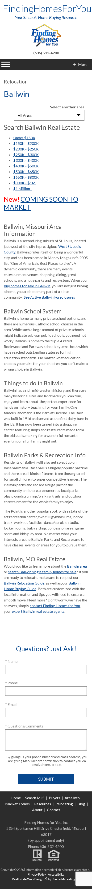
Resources (42, 804)
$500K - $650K (26, 171)
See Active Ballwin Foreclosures (49, 297)
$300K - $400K (26, 160)
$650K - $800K (26, 177)
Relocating (64, 804)
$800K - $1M (24, 183)
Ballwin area (77, 566)
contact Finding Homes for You (55, 605)
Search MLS (34, 797)
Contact (53, 809)
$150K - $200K (26, 143)
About (37, 809)
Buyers (54, 797)
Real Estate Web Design (28, 879)
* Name (11, 661)
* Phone (11, 682)
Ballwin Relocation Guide (24, 583)
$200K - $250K (26, 149)
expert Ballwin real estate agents (38, 611)
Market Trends (17, 804)
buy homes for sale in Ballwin (27, 286)
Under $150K (24, 137)
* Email (11, 704)
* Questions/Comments (24, 726)
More (82, 64)
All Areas (25, 115)
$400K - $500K (26, 166)
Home (16, 797)
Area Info (72, 797)
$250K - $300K (26, 154)
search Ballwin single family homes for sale (42, 571)
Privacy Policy (37, 874)
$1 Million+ (22, 188)
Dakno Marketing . (65, 879)
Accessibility (56, 874)
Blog (81, 804)
